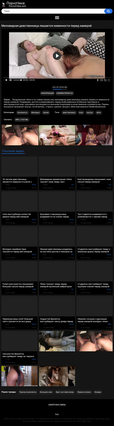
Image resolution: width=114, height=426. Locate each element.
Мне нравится (46, 88)
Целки (46, 112)
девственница (69, 112)
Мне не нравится (49, 88)
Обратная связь (57, 404)
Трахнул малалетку (27, 392)
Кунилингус (23, 112)
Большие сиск (46, 392)
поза (81, 112)
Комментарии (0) (65, 93)
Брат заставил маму (65, 392)
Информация (47, 93)
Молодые (35, 112)
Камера (98, 392)
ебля (99, 112)
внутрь (90, 112)
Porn (57, 414)
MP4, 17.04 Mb (22, 119)
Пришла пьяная (84, 392)
